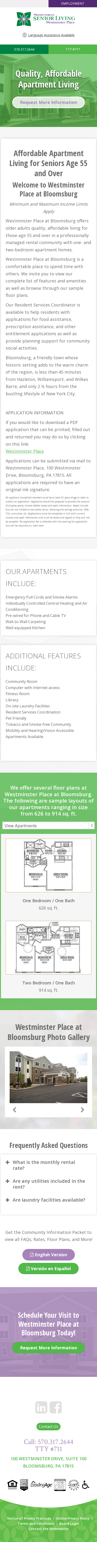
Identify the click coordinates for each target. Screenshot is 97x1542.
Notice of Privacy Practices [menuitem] (29, 1518)
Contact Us (48, 1426)
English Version (50, 1254)
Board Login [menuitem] (69, 1523)
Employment (72, 3)
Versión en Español (50, 1268)
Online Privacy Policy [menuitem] (72, 1518)
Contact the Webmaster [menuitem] (48, 1528)
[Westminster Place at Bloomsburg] (48, 19)
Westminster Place (25, 451)
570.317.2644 (24, 49)
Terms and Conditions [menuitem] (36, 1523)
